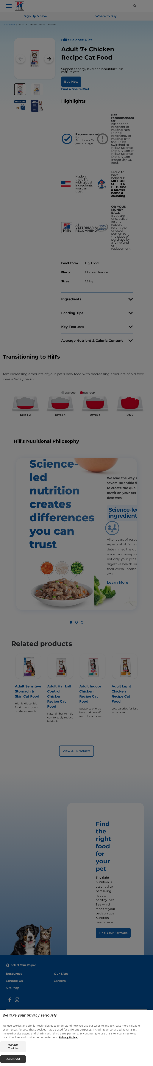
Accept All (13, 1059)
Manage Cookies (13, 1046)
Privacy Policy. (68, 1037)
